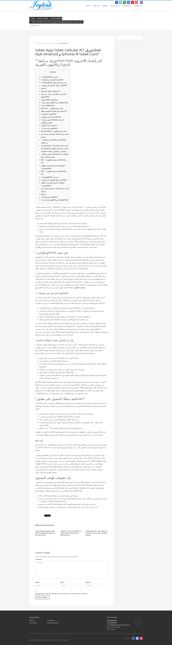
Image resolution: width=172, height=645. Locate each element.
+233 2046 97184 (101, 3)
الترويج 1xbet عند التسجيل (50, 100)
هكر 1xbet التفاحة (79, 288)
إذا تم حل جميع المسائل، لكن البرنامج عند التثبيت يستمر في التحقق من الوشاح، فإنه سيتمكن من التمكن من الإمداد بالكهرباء (54, 148)
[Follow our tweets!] (137, 638)
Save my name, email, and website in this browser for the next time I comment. (61, 594)
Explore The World (52, 623)
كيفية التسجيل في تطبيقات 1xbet (52, 80)
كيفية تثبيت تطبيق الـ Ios (49, 125)
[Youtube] (132, 2)
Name (37, 582)
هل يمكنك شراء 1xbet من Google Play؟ (54, 102)
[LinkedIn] (128, 2)
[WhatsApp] (124, 2)
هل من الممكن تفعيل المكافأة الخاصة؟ (53, 83)
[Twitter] (120, 2)
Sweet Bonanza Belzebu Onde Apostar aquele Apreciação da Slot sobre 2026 (45, 533)
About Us (32, 620)
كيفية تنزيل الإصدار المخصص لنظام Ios (54, 111)
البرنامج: (43, 88)
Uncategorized (63, 43)
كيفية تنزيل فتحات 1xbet (49, 128)
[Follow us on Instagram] (141, 638)
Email (62, 582)
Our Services (33, 623)
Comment (39, 559)
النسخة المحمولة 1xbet (48, 114)
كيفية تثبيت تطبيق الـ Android (51, 117)
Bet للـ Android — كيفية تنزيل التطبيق (54, 131)
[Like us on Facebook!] (133, 638)
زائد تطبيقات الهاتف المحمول (50, 91)
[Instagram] (136, 2)
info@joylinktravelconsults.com (120, 625)
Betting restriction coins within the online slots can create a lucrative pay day (97, 533)
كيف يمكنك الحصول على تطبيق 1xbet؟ (54, 85)
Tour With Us (51, 620)
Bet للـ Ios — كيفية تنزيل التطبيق (52, 108)
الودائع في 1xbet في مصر (49, 77)
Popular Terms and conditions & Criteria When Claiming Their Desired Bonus (70, 533)
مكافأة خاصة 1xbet (47, 105)
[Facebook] (116, 2)
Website (88, 582)
